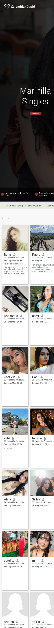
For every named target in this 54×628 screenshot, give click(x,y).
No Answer (8, 448)
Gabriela (9, 377)
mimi (35, 560)
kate (7, 438)
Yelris (36, 622)
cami (35, 316)
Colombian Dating (14, 205)
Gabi (35, 377)
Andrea (9, 622)
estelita (9, 560)
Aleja (7, 499)
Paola (36, 254)
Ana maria (11, 316)
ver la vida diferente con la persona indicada (15, 264)
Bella (7, 254)
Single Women (35, 205)
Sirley (36, 499)
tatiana (37, 438)
